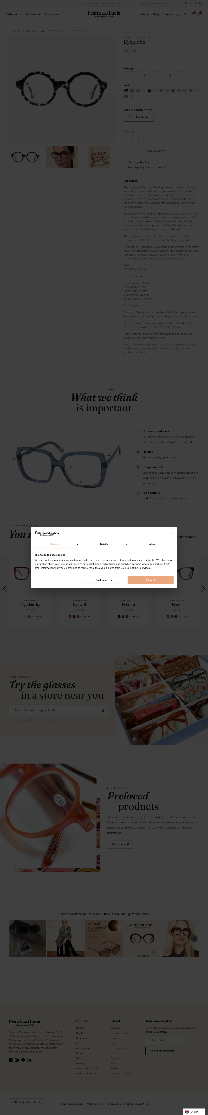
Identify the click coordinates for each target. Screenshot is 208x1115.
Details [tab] (104, 544)
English (194, 1111)
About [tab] (152, 544)
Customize (102, 580)
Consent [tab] (55, 544)
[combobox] (194, 1111)
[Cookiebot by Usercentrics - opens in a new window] (159, 533)
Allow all (150, 580)
